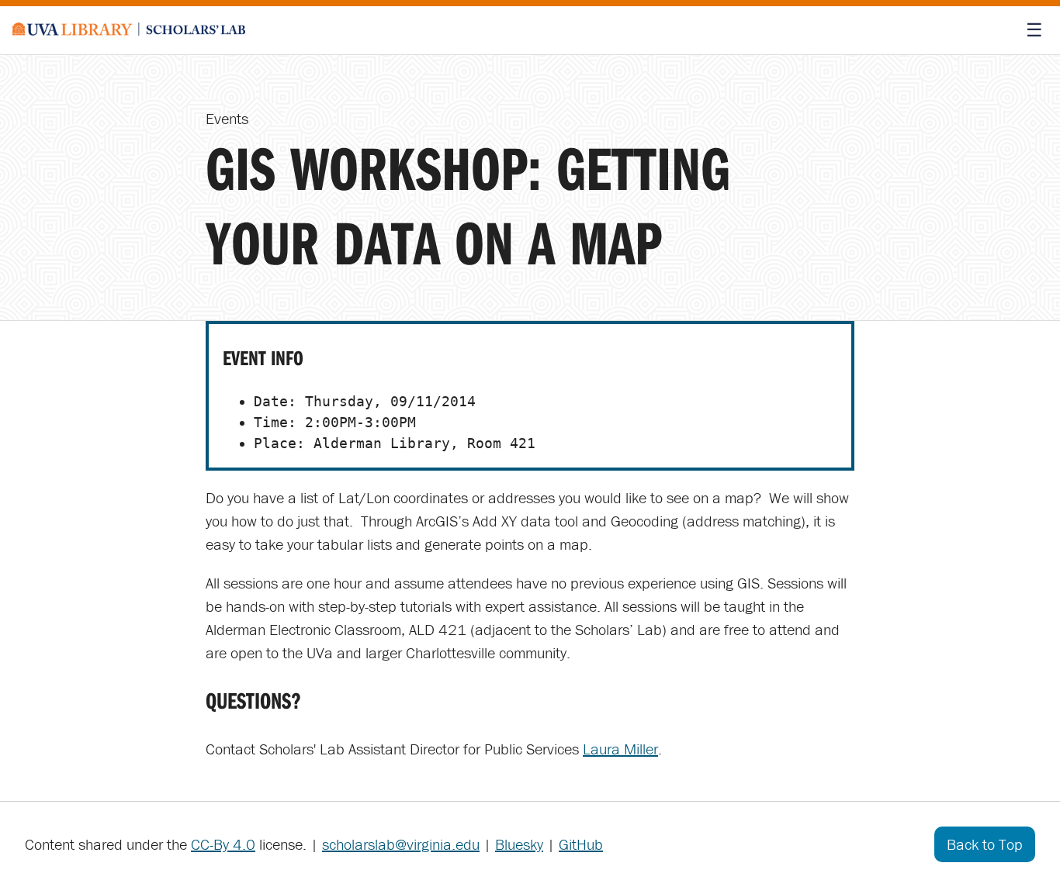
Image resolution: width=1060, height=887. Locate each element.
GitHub (581, 844)
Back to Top (985, 844)
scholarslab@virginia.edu (401, 844)
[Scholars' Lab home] (128, 30)
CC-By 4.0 (223, 844)
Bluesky (519, 844)
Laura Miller (620, 748)
